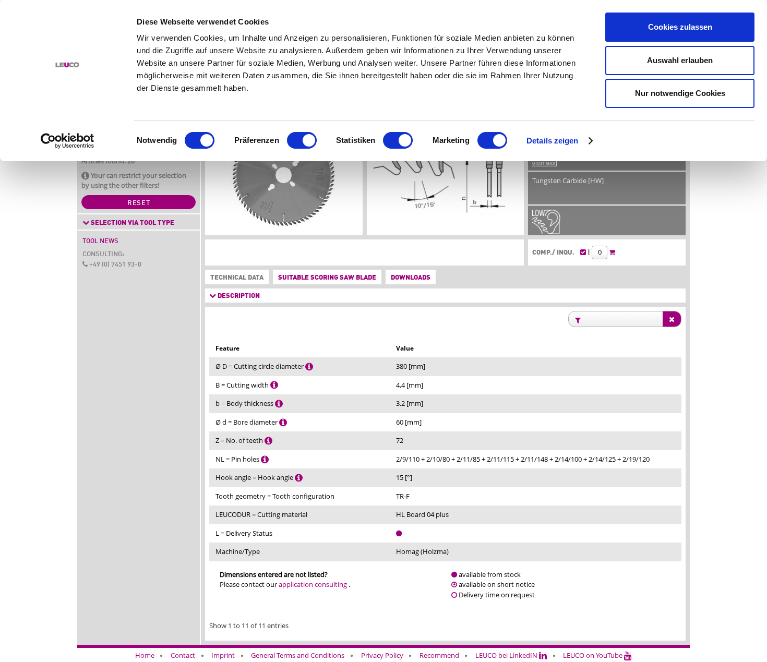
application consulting (313, 584)
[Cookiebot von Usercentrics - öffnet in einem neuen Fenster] (67, 141)
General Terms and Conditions (297, 655)
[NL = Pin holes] (265, 459)
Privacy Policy (382, 655)
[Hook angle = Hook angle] (299, 477)
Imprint (223, 655)
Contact (183, 655)
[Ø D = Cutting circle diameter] (309, 366)
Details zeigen (552, 140)
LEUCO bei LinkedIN (507, 655)
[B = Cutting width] (274, 385)
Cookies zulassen (680, 26)
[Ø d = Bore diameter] (283, 422)
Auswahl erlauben (680, 60)
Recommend (439, 655)
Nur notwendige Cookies (680, 93)
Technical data (234, 277)
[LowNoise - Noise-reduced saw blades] (546, 229)
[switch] (302, 140)
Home (144, 655)
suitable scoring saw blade (327, 277)
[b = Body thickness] (279, 403)
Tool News (100, 241)
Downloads (410, 277)
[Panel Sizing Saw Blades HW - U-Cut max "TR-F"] (283, 177)
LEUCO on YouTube (593, 655)
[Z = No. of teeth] (268, 440)
